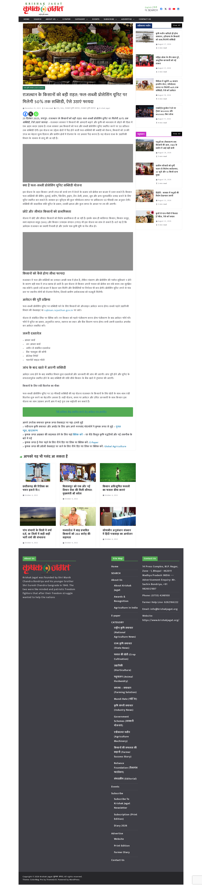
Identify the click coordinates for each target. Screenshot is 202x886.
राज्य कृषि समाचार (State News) (34, 88)
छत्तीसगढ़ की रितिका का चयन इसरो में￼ (36, 488)
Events (95, 19)
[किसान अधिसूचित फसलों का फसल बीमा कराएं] (118, 465)
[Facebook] (25, 114)
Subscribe (109, 19)
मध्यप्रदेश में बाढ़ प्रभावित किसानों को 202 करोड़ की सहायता (77, 534)
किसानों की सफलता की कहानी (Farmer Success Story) (125, 752)
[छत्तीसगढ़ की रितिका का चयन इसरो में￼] (38, 465)
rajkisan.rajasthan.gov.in (58, 310)
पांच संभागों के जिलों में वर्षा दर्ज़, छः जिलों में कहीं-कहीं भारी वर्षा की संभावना (37, 534)
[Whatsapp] (36, 114)
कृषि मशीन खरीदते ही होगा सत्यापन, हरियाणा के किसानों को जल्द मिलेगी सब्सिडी (168, 36)
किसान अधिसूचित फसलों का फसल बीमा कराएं (116, 488)
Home (26, 19)
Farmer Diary (122, 852)
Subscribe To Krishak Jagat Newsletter (122, 803)
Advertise (126, 19)
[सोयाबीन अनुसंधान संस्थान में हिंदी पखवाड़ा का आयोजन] (118, 509)
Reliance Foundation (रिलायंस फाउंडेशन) (126, 767)
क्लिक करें (78, 435)
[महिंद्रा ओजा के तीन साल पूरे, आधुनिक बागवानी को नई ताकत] (145, 65)
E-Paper (94, 442)
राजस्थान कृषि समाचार (72, 108)
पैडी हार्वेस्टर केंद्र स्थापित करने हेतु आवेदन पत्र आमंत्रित (81, 412)
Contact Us (145, 19)
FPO (57, 108)
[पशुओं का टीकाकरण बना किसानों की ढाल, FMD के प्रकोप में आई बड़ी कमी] (145, 150)
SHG (62, 108)
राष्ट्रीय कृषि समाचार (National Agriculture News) (125, 632)
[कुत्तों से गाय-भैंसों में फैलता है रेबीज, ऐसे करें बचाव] (145, 219)
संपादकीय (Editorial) (125, 779)
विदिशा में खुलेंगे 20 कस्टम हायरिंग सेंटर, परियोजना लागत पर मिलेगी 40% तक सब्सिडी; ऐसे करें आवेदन (167, 86)
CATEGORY (80, 19)
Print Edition (122, 846)
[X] (30, 114)
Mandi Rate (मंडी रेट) (125, 699)
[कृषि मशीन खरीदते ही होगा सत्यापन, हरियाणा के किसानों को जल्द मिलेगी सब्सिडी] (145, 41)
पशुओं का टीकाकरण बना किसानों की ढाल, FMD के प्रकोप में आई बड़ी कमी (166, 145)
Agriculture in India (126, 608)
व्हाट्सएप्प (33, 431)
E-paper (67, 19)
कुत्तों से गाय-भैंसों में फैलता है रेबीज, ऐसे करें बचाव (167, 215)
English (148, 7)
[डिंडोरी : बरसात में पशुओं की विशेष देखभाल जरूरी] (145, 199)
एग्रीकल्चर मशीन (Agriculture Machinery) (122, 736)
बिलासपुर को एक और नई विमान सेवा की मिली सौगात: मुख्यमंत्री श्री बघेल (78, 490)
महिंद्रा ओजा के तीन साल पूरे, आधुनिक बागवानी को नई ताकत (168, 60)
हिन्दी (155, 7)
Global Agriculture (115, 446)
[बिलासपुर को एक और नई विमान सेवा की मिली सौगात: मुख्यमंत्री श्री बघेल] (78, 465)
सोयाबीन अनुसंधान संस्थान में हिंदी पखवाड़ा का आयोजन (118, 532)
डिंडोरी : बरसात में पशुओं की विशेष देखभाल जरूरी (167, 194)
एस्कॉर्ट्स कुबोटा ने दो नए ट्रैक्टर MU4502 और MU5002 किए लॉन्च (166, 111)
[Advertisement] (78, 163)
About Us (51, 19)
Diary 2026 (120, 826)
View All (176, 25)
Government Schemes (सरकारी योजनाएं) (124, 721)
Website (119, 839)
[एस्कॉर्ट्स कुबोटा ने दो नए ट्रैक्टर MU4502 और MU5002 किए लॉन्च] (145, 116)
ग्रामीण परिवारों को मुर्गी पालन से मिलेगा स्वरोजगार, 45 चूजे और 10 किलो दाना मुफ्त (167, 170)
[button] (57, 19)
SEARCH (37, 19)
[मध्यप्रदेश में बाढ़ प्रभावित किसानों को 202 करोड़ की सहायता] (78, 509)
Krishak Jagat (104, 108)
